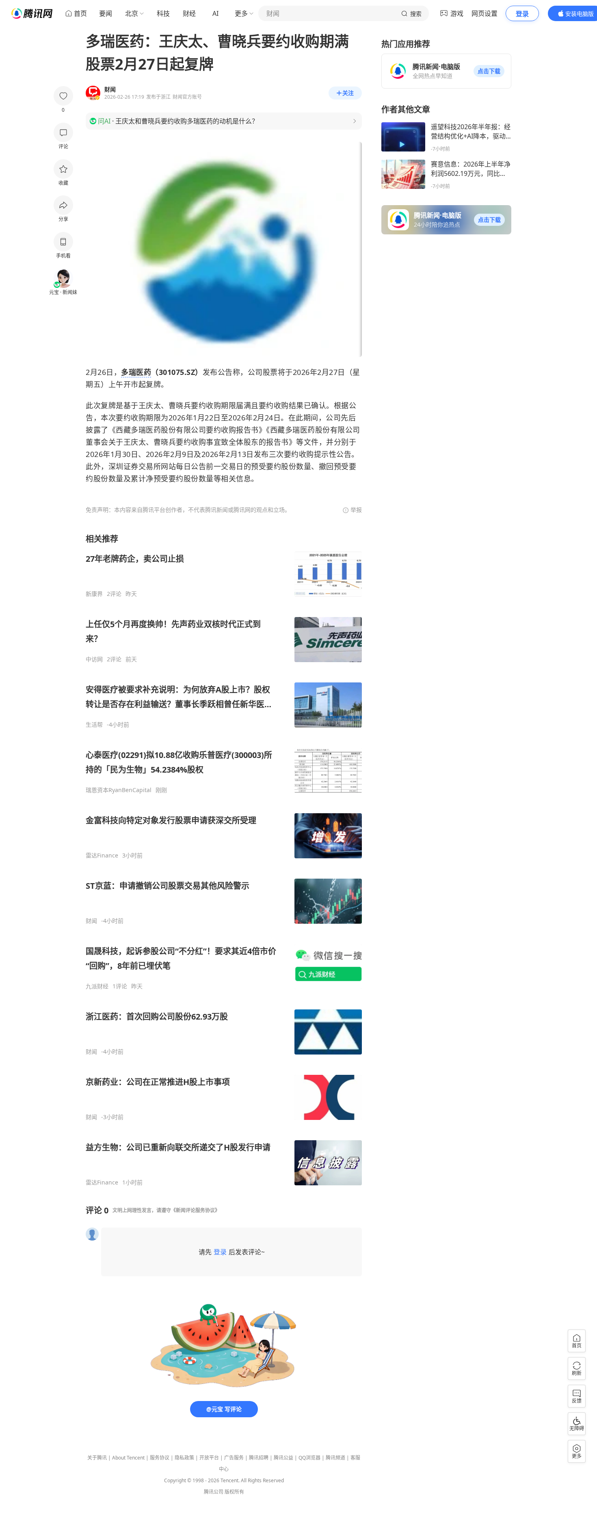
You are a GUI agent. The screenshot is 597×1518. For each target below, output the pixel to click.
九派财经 (97, 986)
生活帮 (94, 725)
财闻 (91, 921)
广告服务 (234, 1457)
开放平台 (209, 1457)
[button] (489, 71)
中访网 (94, 659)
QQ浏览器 (309, 1457)
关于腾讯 (97, 1457)
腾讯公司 (213, 1491)
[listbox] (224, 859)
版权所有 (234, 1491)
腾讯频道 (335, 1457)
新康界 (94, 594)
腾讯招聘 (258, 1457)
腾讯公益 (283, 1457)
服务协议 (159, 1457)
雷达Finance (102, 855)
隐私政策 (184, 1457)
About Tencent (128, 1457)
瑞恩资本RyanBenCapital (118, 790)
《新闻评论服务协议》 (195, 1210)
